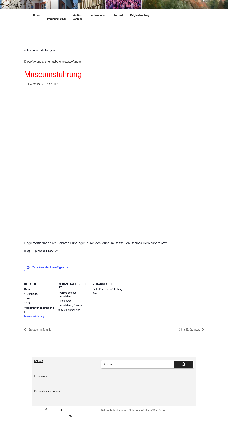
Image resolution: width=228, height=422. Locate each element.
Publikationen (98, 15)
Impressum (40, 376)
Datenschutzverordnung (47, 391)
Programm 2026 (56, 19)
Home (36, 15)
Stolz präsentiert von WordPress (147, 410)
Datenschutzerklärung (113, 410)
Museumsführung (34, 316)
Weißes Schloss (77, 17)
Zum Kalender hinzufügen (48, 267)
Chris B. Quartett (189, 329)
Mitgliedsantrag (139, 15)
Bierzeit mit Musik (39, 329)
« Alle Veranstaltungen (39, 50)
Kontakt (118, 15)
